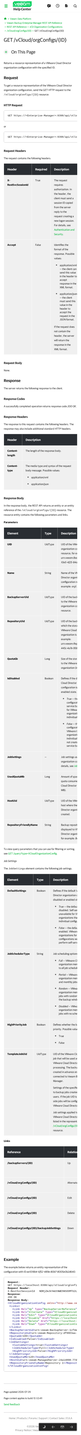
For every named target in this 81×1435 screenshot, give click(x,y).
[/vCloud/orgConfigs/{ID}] (53, 1427)
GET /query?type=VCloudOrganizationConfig (32, 853)
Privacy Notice (23, 1430)
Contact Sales (57, 1418)
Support (43, 1418)
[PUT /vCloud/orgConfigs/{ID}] (71, 1427)
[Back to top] (62, 1427)
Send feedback (12, 1404)
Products (22, 1418)
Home (12, 1418)
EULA (69, 1418)
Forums (33, 1418)
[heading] (40, 77)
